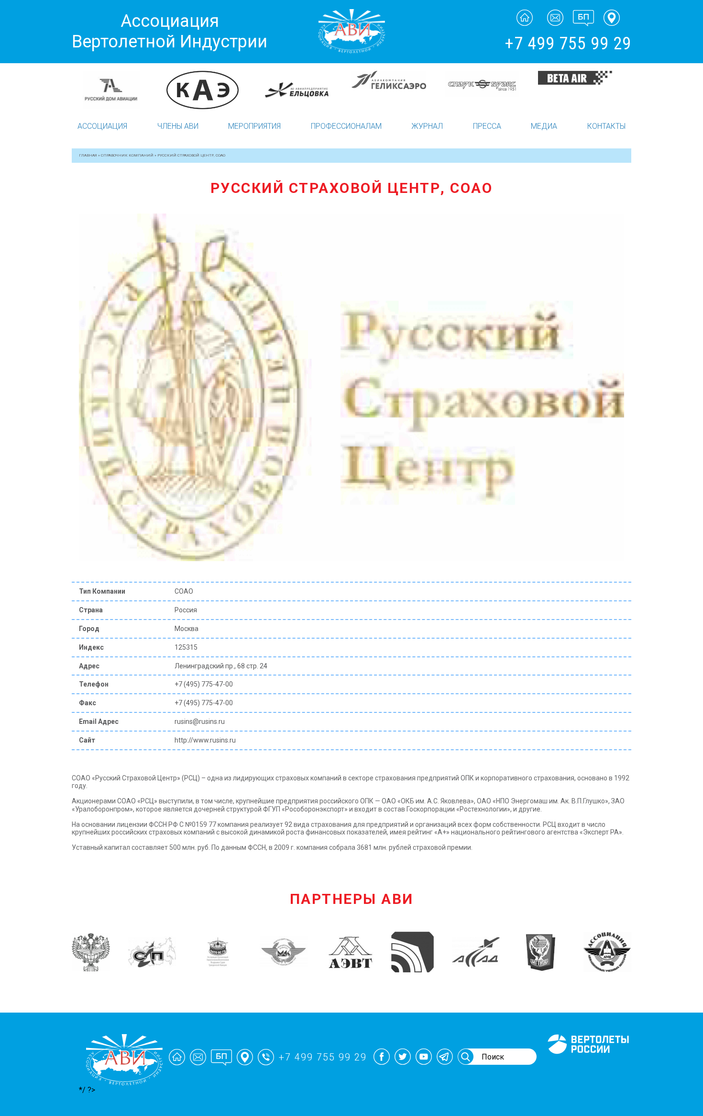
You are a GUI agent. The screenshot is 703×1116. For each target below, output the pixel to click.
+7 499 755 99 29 (568, 44)
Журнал (427, 126)
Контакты (606, 126)
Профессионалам (346, 126)
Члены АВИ (177, 126)
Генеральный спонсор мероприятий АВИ (587, 1065)
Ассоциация (102, 126)
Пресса (487, 126)
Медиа (544, 126)
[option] (118, 79)
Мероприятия (254, 126)
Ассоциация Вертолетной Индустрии (169, 31)
